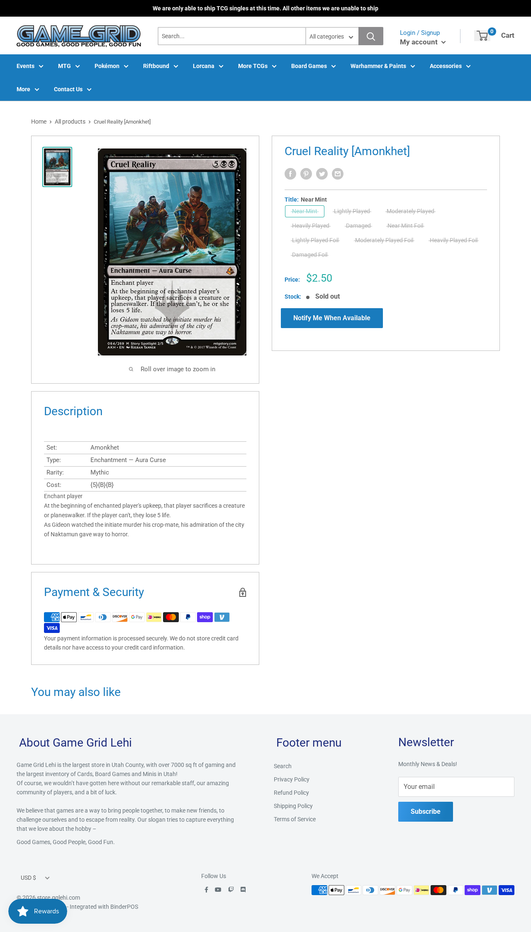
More (23, 89)
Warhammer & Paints (378, 66)
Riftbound (156, 66)
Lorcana (203, 66)
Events (25, 66)
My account (419, 42)
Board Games (309, 66)
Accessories (446, 66)
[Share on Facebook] (290, 174)
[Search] (370, 36)
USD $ (28, 877)
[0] (482, 35)
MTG (64, 66)
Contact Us (68, 89)
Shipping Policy (293, 806)
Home (38, 121)
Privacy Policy (291, 779)
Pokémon (107, 66)
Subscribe (426, 811)
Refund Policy (291, 792)
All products (70, 121)
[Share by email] (337, 174)
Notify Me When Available (331, 318)
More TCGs (253, 66)
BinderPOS (124, 906)
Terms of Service (295, 819)
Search (283, 766)
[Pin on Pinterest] (306, 174)
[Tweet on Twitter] (322, 174)
